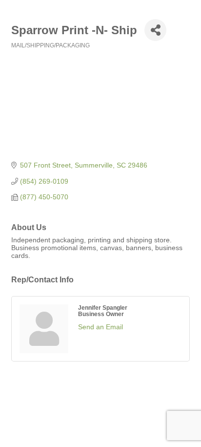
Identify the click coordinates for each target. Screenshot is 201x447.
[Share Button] (155, 30)
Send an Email (100, 327)
